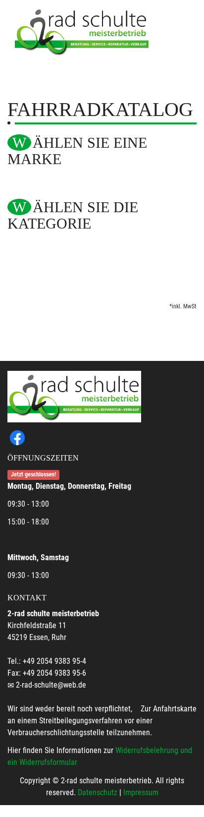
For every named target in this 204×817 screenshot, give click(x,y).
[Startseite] (82, 31)
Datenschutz (97, 792)
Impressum (140, 792)
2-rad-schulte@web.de (51, 685)
